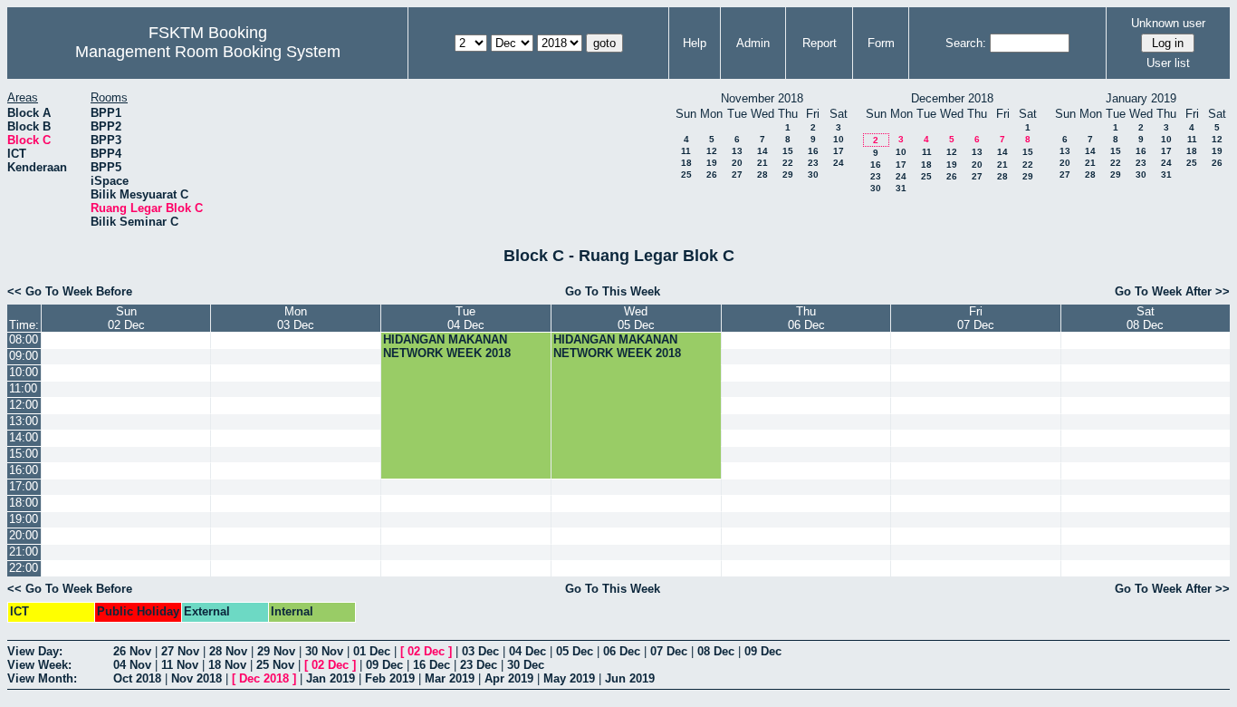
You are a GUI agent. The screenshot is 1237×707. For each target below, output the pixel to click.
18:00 (23, 502)
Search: (965, 43)
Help (694, 43)
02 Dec (426, 651)
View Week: (39, 665)
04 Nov (132, 665)
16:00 (23, 470)
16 (813, 151)
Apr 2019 (508, 678)
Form (881, 43)
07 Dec (668, 651)
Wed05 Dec (636, 318)
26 (711, 174)
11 (686, 151)
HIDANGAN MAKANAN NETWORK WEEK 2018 (447, 346)
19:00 (23, 519)
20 (737, 163)
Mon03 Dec (295, 318)
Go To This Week (612, 291)
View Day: (34, 651)
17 (838, 151)
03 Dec (480, 651)
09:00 (23, 356)
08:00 (23, 339)
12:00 (23, 405)
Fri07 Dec (975, 318)
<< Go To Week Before (69, 291)
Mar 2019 (450, 678)
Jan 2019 (330, 678)
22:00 (23, 568)
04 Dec (527, 651)
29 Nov (276, 651)
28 (762, 174)
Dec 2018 (264, 678)
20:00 (23, 535)
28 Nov (228, 651)
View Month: (42, 678)
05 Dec (574, 651)
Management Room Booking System (207, 52)
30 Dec (525, 665)
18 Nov (227, 665)
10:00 (23, 372)
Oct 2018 (137, 678)
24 (838, 163)
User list (1168, 63)
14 (762, 151)
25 (686, 174)
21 (762, 163)
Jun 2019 (630, 678)
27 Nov (180, 651)
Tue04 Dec (465, 318)
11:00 (23, 388)
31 (901, 188)
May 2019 (569, 678)
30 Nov (324, 651)
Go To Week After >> (1172, 291)
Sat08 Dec (1145, 318)
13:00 (23, 421)
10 (838, 139)
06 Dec (621, 651)
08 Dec (715, 651)
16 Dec (431, 665)
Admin (753, 43)
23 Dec (478, 665)
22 (787, 163)
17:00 (23, 486)
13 (737, 151)
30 (813, 174)
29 (787, 174)
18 (686, 163)
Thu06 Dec (806, 318)
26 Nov (132, 651)
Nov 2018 (196, 678)
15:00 (23, 453)
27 (737, 174)
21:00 (23, 551)
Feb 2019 (390, 678)
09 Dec (763, 651)
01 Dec (371, 651)
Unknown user (1168, 23)
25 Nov (275, 665)
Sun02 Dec (126, 318)
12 (711, 151)
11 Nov (179, 665)
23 (813, 163)
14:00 (23, 437)
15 (787, 151)
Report (819, 43)
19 (711, 163)
